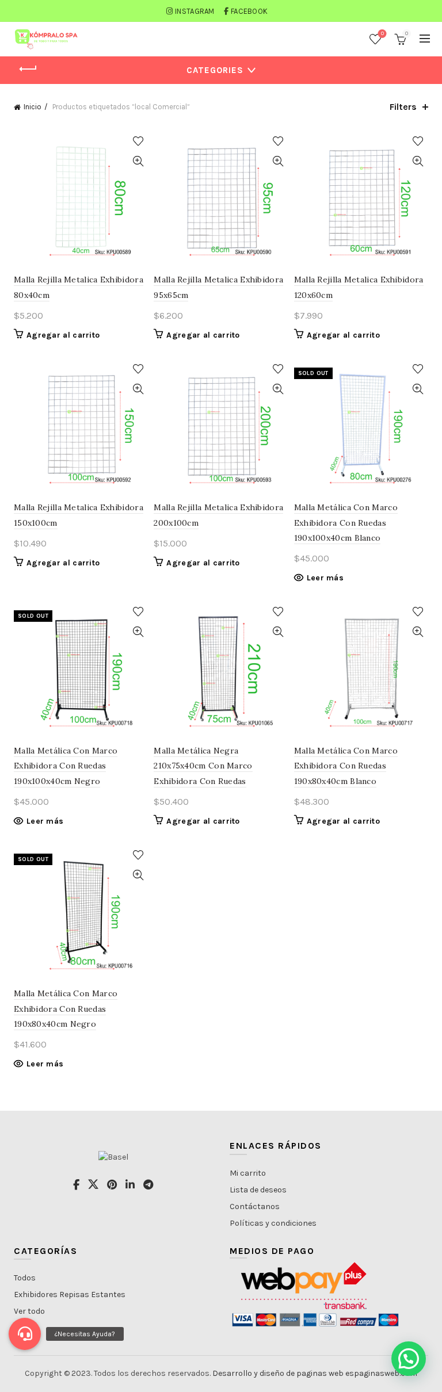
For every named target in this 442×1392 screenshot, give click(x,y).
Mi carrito (248, 1173)
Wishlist (382, 33)
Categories (214, 70)
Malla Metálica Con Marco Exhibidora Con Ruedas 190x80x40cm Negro (65, 1008)
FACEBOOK (249, 11)
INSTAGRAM (195, 11)
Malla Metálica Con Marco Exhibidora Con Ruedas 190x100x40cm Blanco (346, 522)
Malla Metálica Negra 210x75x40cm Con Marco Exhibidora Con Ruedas (203, 765)
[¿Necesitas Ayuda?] (25, 1334)
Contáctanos (255, 1206)
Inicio (32, 106)
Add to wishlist (138, 141)
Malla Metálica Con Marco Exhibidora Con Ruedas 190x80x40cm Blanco (346, 765)
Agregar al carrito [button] (63, 335)
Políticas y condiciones (273, 1223)
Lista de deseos (258, 1190)
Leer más (325, 578)
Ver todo (29, 1311)
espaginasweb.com (381, 1373)
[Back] (28, 69)
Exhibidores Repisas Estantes (69, 1294)
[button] (408, 1358)
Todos (25, 1278)
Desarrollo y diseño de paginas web (278, 1373)
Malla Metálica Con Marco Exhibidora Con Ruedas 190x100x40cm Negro (65, 765)
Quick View (138, 161)
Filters (403, 106)
